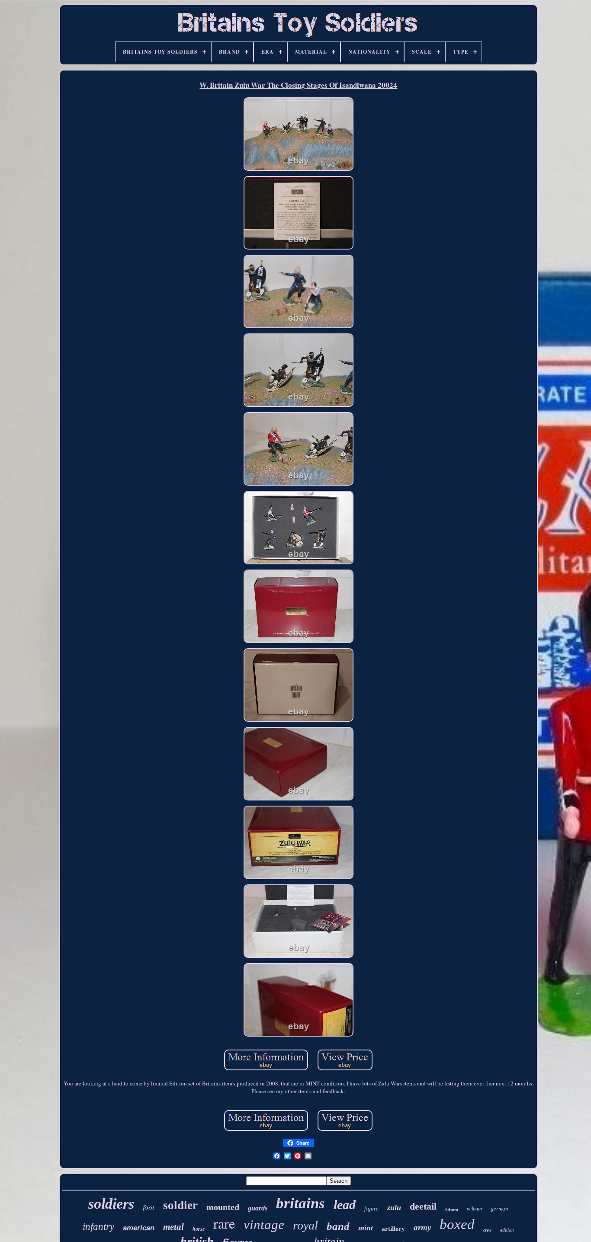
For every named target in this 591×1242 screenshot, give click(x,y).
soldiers (111, 1204)
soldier (180, 1205)
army (422, 1227)
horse (199, 1228)
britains (300, 1203)
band (338, 1226)
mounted (222, 1207)
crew (487, 1230)
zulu (394, 1207)
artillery (393, 1228)
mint (365, 1227)
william (474, 1209)
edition (507, 1229)
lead (345, 1204)
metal (173, 1227)
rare (224, 1223)
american (138, 1228)
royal (305, 1225)
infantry (98, 1226)
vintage (264, 1224)
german (499, 1208)
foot (148, 1207)
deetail (423, 1206)
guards (257, 1208)
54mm (451, 1209)
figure (371, 1208)
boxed (457, 1224)
